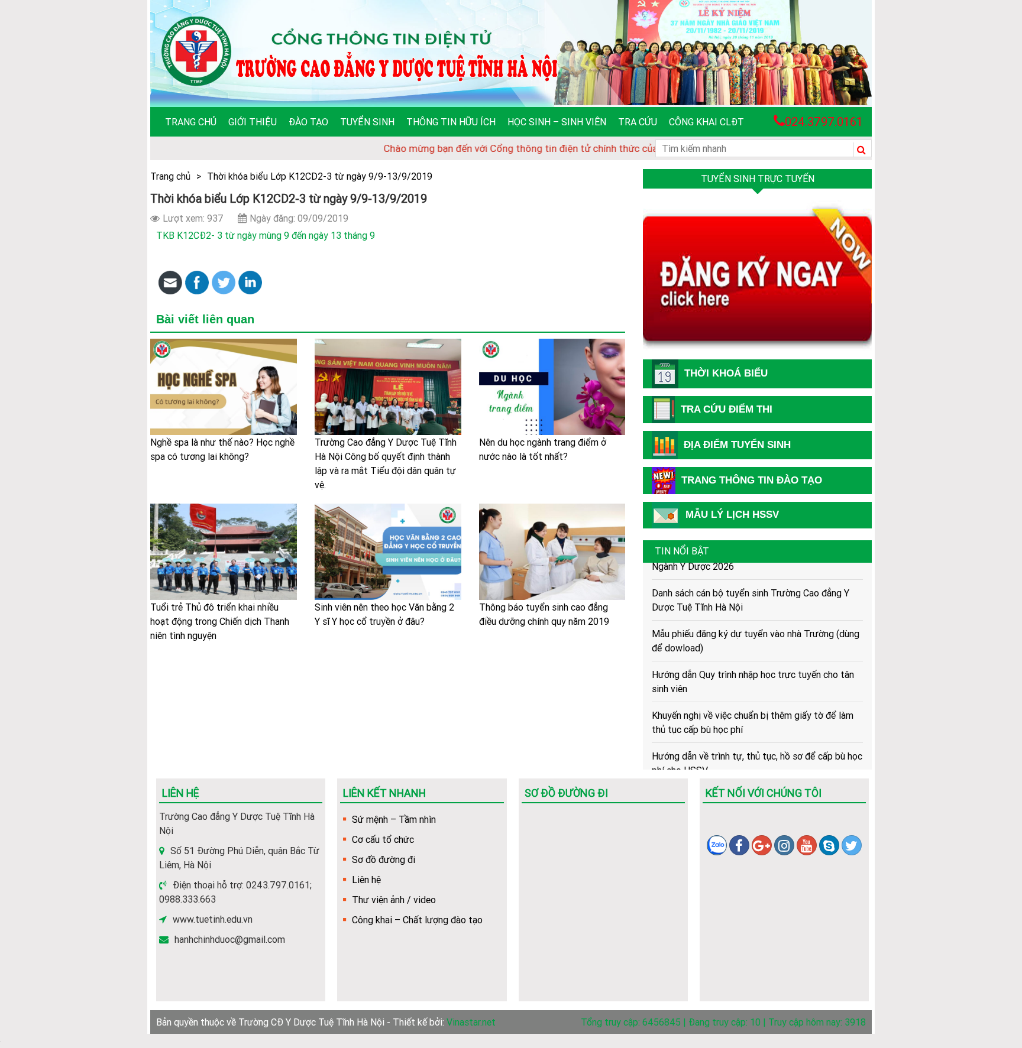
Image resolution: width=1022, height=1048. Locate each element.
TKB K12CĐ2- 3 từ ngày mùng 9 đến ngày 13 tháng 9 (265, 235)
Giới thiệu (252, 122)
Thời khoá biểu (726, 373)
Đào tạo (308, 122)
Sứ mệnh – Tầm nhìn (394, 819)
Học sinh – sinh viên (556, 122)
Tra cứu (637, 122)
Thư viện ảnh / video (394, 900)
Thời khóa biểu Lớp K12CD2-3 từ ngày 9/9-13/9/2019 (319, 176)
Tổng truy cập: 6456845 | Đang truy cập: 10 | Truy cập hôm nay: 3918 (723, 1022)
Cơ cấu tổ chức (383, 839)
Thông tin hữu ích (451, 122)
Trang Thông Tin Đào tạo (751, 480)
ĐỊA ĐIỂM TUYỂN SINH (737, 444)
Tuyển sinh (367, 122)
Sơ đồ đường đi (383, 859)
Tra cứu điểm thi (726, 409)
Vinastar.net (471, 1022)
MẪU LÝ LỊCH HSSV (732, 514)
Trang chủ (190, 122)
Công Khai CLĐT (706, 122)
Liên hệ (366, 879)
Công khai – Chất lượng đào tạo (417, 920)
